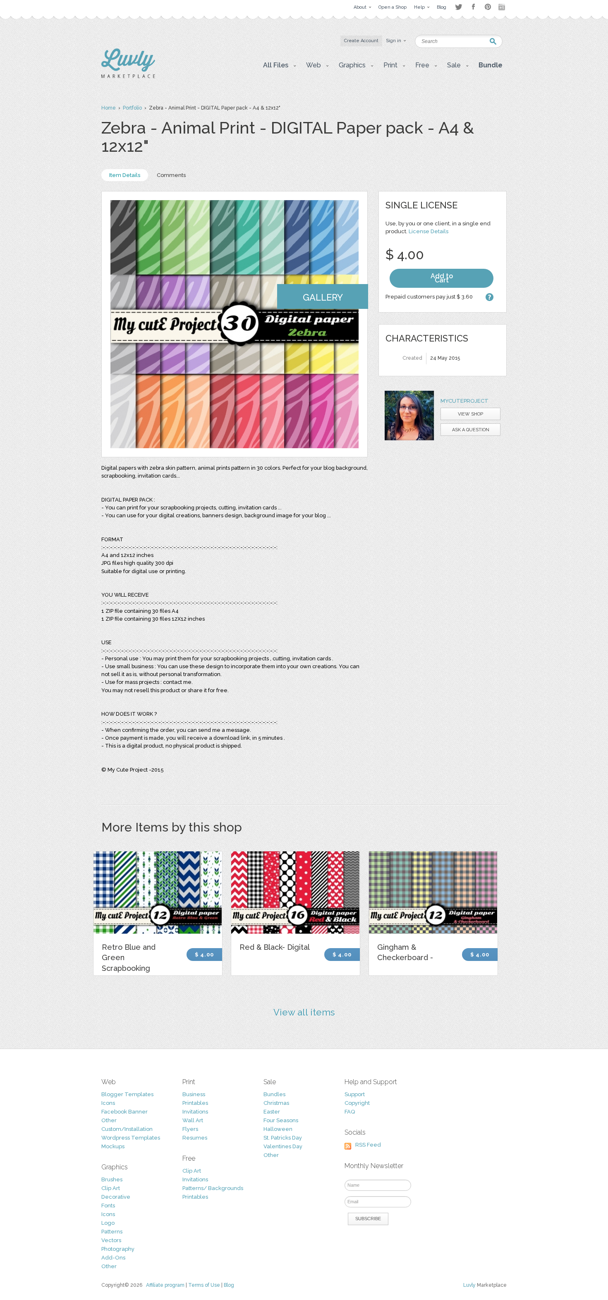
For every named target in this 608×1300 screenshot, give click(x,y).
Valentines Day (282, 1146)
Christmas (276, 1103)
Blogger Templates (127, 1094)
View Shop (470, 414)
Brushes (111, 1179)
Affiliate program (165, 1285)
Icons (108, 1103)
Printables (195, 1103)
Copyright (357, 1103)
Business (193, 1094)
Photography (117, 1249)
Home (108, 108)
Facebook (473, 7)
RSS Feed (368, 1145)
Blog (229, 1285)
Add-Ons (113, 1258)
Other (109, 1120)
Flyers (190, 1129)
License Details (428, 231)
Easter (271, 1112)
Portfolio (132, 108)
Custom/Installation (127, 1129)
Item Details (124, 175)
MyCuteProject (464, 401)
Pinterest (488, 7)
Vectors (111, 1240)
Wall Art (192, 1120)
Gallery (323, 297)
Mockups (112, 1146)
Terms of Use (204, 1285)
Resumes (194, 1138)
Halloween (277, 1129)
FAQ (350, 1112)
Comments (171, 175)
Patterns (111, 1231)
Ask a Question (470, 430)
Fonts (108, 1205)
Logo (108, 1223)
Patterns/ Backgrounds (212, 1188)
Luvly (469, 1285)
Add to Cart (442, 278)
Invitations (195, 1112)
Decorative (115, 1197)
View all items (304, 1012)
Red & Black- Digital (274, 947)
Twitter (458, 7)
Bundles (274, 1094)
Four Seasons (280, 1120)
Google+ (502, 7)
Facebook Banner (124, 1112)
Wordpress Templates (130, 1138)
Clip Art (110, 1188)
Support (355, 1094)
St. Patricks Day (282, 1138)
